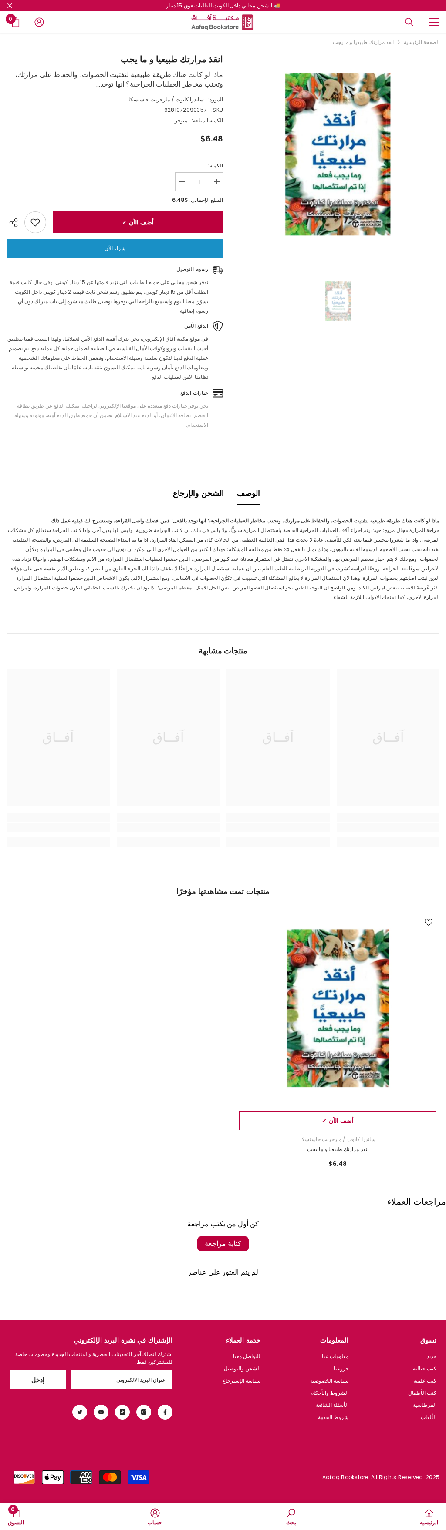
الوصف (248, 493)
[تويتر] (79, 1412)
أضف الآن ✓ (137, 222)
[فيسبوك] (165, 1412)
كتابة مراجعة (223, 1244)
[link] (388, 827)
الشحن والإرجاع (198, 493)
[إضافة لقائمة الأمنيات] (35, 222)
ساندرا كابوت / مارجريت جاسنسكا (166, 99)
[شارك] (15, 222)
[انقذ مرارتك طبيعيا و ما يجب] (337, 1008)
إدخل (37, 1380)
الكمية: (215, 165)
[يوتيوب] (101, 1412)
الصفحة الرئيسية (421, 42)
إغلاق (10, 6)
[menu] (434, 22)
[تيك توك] (122, 1412)
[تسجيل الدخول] (39, 22)
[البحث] (409, 22)
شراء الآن (115, 248)
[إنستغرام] (143, 1412)
